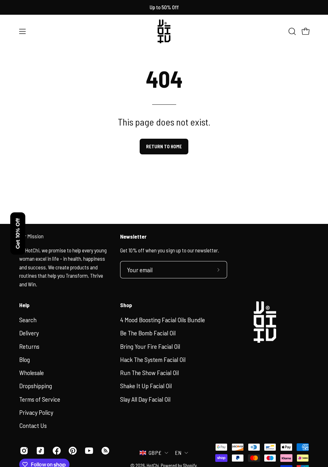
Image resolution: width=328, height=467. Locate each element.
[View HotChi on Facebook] (56, 450)
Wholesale (31, 372)
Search (28, 320)
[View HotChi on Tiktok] (40, 450)
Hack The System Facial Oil (152, 359)
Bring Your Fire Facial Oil (150, 346)
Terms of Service (39, 399)
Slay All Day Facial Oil (145, 399)
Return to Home (164, 146)
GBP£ (155, 452)
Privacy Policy (36, 412)
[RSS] (105, 450)
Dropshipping (35, 385)
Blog (24, 359)
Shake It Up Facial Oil (146, 385)
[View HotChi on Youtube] (88, 450)
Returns (29, 346)
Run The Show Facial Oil (149, 372)
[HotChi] (164, 31)
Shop (126, 304)
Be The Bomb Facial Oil (148, 333)
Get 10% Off (18, 233)
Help (24, 304)
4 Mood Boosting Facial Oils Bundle (162, 320)
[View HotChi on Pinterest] (72, 450)
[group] (164, 7)
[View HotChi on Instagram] (23, 450)
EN (178, 452)
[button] (291, 31)
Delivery (29, 333)
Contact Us (33, 425)
